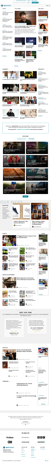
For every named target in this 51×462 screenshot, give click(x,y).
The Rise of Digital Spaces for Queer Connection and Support (43, 93)
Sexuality (40, 30)
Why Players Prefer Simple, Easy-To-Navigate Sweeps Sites (42, 258)
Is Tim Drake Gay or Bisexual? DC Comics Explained (42, 73)
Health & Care (33, 457)
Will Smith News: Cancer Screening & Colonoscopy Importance (42, 371)
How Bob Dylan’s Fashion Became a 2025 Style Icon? (7, 44)
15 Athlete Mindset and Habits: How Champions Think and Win (13, 264)
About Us (23, 450)
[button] (49, 5)
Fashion (28, 0)
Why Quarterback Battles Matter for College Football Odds (12, 190)
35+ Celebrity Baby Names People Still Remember (27, 118)
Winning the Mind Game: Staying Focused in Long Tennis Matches (13, 177)
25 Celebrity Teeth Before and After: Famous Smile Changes (27, 105)
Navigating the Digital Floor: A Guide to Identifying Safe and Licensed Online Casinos (37, 177)
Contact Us (23, 456)
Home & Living (34, 0)
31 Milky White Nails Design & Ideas (38, 222)
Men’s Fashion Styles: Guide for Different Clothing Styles (20, 223)
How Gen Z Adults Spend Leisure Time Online (19, 46)
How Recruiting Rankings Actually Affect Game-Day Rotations (42, 244)
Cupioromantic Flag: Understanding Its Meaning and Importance (43, 111)
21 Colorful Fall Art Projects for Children (13, 291)
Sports (40, 240)
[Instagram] (30, 2)
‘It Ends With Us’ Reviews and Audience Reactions (13, 362)
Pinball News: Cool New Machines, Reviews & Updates (43, 385)
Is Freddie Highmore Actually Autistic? (10, 79)
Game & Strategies (18, 57)
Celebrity (5, 77)
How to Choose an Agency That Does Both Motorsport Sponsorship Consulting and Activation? (36, 189)
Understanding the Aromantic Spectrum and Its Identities (43, 87)
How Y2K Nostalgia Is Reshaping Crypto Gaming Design (30, 46)
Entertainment (18, 43)
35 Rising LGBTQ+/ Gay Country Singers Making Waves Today (43, 45)
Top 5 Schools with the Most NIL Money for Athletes (43, 288)
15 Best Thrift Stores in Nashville (30, 362)
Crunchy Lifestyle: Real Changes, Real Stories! (6, 50)
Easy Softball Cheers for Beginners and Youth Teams (13, 249)
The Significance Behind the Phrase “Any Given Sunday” (30, 264)
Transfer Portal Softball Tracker (43, 357)
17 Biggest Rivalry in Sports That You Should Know (26, 236)
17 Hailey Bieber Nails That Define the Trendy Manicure (27, 93)
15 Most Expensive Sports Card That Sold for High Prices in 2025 (7, 38)
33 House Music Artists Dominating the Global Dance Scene (10, 118)
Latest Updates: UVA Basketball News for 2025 (42, 398)
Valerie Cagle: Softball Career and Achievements (7, 26)
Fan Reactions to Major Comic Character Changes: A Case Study (13, 300)
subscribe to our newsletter (23, 129)
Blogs (22, 452)
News (40, 368)
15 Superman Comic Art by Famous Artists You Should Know (43, 20)
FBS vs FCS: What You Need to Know (30, 256)
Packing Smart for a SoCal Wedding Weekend (24, 384)
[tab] (21, 139)
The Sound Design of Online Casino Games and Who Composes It (36, 163)
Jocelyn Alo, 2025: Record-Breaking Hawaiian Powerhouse (7, 20)
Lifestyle (32, 452)
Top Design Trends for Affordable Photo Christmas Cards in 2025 (30, 292)
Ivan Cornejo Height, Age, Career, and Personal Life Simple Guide (25, 26)
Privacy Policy (42, 448)
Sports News (41, 285)
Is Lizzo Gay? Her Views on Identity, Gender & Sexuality (43, 32)
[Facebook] (28, 2)
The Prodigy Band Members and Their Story (27, 80)
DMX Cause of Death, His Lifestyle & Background (14, 256)
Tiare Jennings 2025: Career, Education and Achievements (7, 13)
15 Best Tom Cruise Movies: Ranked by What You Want (14, 163)
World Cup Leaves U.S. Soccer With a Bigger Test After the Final (42, 273)
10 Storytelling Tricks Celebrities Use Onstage (9, 93)
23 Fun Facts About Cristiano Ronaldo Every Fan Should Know (9, 105)
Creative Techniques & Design (33, 449)
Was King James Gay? (42, 98)
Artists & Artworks (43, 17)
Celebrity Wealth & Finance (21, 0)
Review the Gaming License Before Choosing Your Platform (20, 60)
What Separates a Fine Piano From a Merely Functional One (26, 278)
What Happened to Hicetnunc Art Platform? (31, 300)
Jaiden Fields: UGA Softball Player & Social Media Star (7, 32)
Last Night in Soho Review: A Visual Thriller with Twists (30, 371)
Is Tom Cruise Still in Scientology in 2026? (26, 396)
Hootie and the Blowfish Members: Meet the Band (24, 350)
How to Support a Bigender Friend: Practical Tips (43, 104)
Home (23, 448)
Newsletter (23, 454)
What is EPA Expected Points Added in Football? (31, 248)
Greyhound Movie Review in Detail (14, 371)
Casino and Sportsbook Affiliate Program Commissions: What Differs (30, 61)
